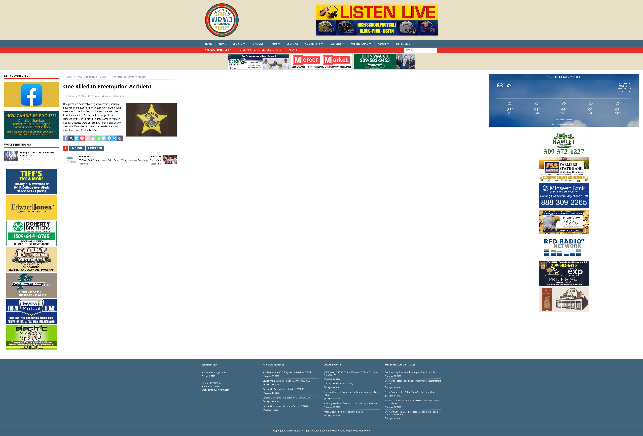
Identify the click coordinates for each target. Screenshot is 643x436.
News (222, 43)
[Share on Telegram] (109, 139)
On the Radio (359, 43)
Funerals (258, 43)
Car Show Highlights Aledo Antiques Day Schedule (410, 372)
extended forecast (564, 119)
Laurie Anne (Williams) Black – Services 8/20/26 (286, 380)
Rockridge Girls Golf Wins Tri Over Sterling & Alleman (350, 403)
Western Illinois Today (116, 95)
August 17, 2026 (272, 393)
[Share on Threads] (120, 139)
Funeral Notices (273, 364)
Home (208, 43)
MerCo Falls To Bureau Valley (338, 383)
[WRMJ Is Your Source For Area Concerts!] (11, 156)
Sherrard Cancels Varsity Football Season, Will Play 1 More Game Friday (411, 413)
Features (335, 43)
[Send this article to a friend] (87, 139)
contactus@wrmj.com (218, 389)
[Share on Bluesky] (114, 139)
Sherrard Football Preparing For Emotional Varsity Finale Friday (352, 393)
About (382, 43)
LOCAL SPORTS (332, 364)
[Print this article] (92, 139)
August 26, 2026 (394, 407)
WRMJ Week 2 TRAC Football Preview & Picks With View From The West (351, 374)
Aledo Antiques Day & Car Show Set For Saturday (409, 391)
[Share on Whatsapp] (98, 139)
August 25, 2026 (394, 418)
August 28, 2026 (333, 379)
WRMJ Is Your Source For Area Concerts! (37, 154)
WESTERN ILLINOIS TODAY (400, 364)
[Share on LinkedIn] (76, 139)
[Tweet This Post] (71, 139)
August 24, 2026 (272, 376)
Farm (273, 43)
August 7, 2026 (271, 410)
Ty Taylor (95, 95)
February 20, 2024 (77, 95)
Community (312, 43)
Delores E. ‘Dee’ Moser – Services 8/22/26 (283, 389)
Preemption (95, 148)
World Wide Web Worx (358, 430)
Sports (237, 43)
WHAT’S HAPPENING (17, 144)
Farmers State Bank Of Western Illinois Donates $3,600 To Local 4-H (412, 402)
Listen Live (403, 43)
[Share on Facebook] (65, 139)
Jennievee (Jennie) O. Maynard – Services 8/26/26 (287, 372)
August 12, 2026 (272, 401)
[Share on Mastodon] (103, 139)
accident (77, 148)
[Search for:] (420, 50)
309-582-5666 (215, 382)
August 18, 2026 (272, 384)
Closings (292, 43)
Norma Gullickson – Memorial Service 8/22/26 (285, 406)
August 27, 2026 (333, 398)
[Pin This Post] (82, 139)
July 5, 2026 (27, 159)
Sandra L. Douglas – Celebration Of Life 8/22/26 (286, 397)
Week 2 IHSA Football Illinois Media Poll (343, 411)
